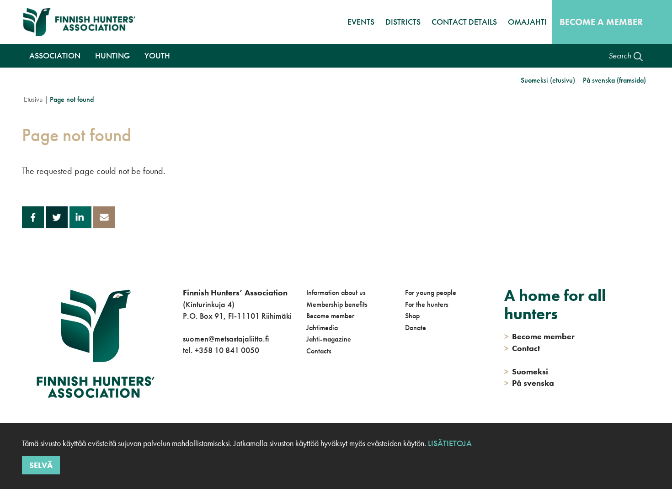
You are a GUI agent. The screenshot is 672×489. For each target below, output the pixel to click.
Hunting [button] (112, 55)
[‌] (184, 387)
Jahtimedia (322, 327)
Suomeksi (526, 371)
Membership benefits (337, 304)
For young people (430, 292)
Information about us (336, 292)
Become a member (601, 22)
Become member (330, 316)
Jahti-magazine (328, 339)
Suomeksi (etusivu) (548, 80)
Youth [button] (157, 55)
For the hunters (426, 304)
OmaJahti (527, 21)
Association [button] (54, 55)
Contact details (464, 21)
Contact (522, 348)
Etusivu (33, 99)
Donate (415, 327)
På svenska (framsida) (614, 80)
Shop (412, 316)
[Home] (81, 22)
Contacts (318, 351)
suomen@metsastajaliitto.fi (226, 338)
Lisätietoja (449, 443)
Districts (403, 21)
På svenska (529, 383)
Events (360, 21)
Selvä (41, 465)
